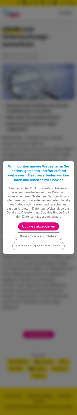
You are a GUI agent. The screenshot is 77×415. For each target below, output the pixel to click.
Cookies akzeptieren (38, 226)
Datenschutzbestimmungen (38, 246)
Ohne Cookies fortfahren (38, 236)
